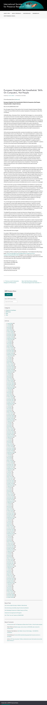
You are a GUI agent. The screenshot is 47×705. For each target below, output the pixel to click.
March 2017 (9, 476)
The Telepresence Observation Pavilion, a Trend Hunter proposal (28, 624)
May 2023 (9, 376)
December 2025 (10, 334)
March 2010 (9, 590)
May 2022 (9, 392)
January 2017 (10, 479)
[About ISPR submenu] (10, 13)
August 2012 (9, 551)
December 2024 (10, 350)
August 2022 (10, 388)
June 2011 (9, 570)
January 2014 (10, 528)
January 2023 (10, 381)
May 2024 (9, 360)
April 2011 (9, 572)
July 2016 (9, 487)
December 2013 (10, 529)
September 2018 (10, 452)
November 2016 (10, 482)
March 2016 (9, 492)
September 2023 (10, 370)
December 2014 (10, 513)
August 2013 (9, 534)
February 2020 (10, 429)
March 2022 (9, 395)
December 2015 (10, 497)
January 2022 (10, 398)
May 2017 (9, 473)
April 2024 (9, 361)
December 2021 (10, 399)
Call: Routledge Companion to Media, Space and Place (16, 610)
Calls (7, 313)
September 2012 (10, 549)
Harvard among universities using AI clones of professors (17, 607)
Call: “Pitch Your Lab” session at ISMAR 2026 (14, 615)
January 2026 (10, 332)
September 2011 (10, 566)
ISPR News (8, 311)
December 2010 (10, 578)
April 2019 (9, 442)
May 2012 (9, 555)
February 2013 (10, 543)
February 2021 (10, 412)
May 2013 (9, 539)
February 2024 (10, 364)
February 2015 (10, 510)
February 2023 (10, 380)
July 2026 (9, 324)
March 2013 (9, 541)
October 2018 (10, 450)
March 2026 (9, 330)
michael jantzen (10, 624)
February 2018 (10, 461)
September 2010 (10, 582)
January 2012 (10, 560)
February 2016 (10, 494)
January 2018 (10, 463)
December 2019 (10, 431)
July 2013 (9, 536)
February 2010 (10, 591)
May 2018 (9, 457)
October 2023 (10, 369)
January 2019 (10, 446)
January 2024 (10, 365)
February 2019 (10, 445)
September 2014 (10, 517)
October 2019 (10, 434)
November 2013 (10, 530)
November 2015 (10, 498)
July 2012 (9, 552)
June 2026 (9, 326)
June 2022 (9, 391)
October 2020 (10, 418)
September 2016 (10, 484)
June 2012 (9, 553)
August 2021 (9, 404)
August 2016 (9, 486)
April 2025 (9, 345)
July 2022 (9, 389)
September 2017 (10, 468)
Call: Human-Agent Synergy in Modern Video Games (16, 605)
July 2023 (9, 373)
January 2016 (10, 495)
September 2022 (10, 387)
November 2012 (10, 547)
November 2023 (10, 368)
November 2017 (10, 465)
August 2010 (10, 583)
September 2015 (10, 501)
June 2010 (9, 586)
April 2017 (9, 475)
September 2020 (10, 419)
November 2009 (10, 595)
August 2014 (9, 518)
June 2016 (9, 488)
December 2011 (10, 562)
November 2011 (10, 563)
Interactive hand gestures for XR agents (13, 612)
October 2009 (10, 597)
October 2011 (10, 564)
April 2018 (9, 459)
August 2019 (9, 437)
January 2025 (10, 349)
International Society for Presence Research (14, 5)
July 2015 (9, 503)
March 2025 (9, 346)
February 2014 (10, 526)
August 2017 (9, 469)
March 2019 (9, 444)
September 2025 (10, 338)
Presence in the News (21, 95)
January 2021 (10, 414)
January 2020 (10, 430)
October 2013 (10, 532)
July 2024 (9, 357)
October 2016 (10, 483)
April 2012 (9, 556)
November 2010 (10, 579)
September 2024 (10, 354)
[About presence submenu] (21, 13)
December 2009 (10, 594)
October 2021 (10, 402)
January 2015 (10, 511)
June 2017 (9, 472)
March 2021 (9, 411)
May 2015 (9, 506)
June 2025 (9, 342)
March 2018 (9, 460)
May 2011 (9, 571)
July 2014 (9, 520)
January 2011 (10, 577)
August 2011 (9, 567)
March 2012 (9, 558)
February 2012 (10, 559)
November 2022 (10, 384)
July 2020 (9, 422)
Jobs (7, 315)
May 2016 (9, 490)
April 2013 (9, 540)
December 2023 (10, 366)
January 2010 (10, 593)
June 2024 (9, 358)
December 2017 (10, 464)
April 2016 (9, 491)
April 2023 (9, 377)
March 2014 (9, 525)
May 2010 (9, 587)
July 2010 (9, 585)
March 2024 (9, 362)
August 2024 (10, 355)
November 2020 (10, 416)
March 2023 (9, 379)
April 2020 (9, 426)
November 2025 (10, 335)
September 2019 (10, 435)
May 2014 (9, 522)
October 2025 (10, 336)
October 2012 (10, 548)
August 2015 (9, 502)
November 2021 (10, 400)
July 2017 (9, 471)
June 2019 (9, 440)
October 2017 (10, 467)
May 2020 (9, 425)
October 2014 (10, 515)
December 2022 (10, 383)
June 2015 (9, 505)
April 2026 (9, 328)
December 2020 (10, 415)
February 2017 (10, 478)
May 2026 (9, 327)
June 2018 (9, 456)
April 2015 (9, 507)
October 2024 (10, 353)
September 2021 (10, 403)
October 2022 (10, 385)
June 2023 (9, 374)
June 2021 (9, 407)
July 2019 (9, 438)
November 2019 (10, 433)
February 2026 (10, 331)
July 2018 (9, 454)
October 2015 (10, 499)
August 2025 (10, 339)
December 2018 (10, 448)
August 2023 (10, 372)
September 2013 (10, 533)
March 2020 (9, 427)
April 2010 (9, 589)
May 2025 (9, 343)
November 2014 (10, 514)
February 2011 (10, 575)
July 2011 (9, 568)
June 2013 (9, 537)
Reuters (17, 99)
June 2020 (9, 423)
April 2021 (9, 410)
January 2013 (10, 544)
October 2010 (10, 581)
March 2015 (9, 509)
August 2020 (10, 421)
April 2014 (9, 524)
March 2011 (9, 574)
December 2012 (10, 545)
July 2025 (9, 341)
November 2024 (10, 351)
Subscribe (9, 294)
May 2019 (9, 441)
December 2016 (10, 480)
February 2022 (10, 396)
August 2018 (9, 453)
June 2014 (9, 521)
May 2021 (9, 408)
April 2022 (9, 393)
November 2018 (10, 449)
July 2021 (9, 406)
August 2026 (10, 323)
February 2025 (10, 347)
